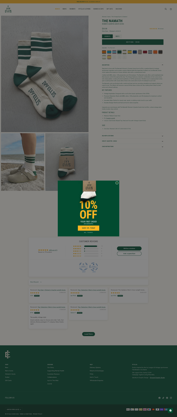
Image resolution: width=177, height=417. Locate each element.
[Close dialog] (117, 183)
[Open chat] (170, 410)
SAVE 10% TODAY (88, 228)
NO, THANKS (88, 232)
